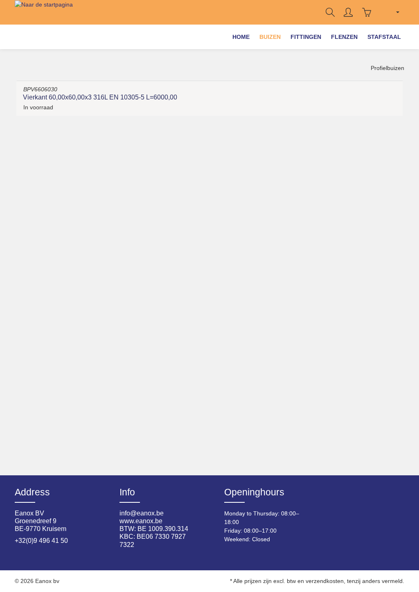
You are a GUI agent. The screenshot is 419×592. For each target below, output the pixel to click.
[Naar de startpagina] (44, 12)
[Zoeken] (330, 12)
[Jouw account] (348, 12)
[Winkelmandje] (366, 12)
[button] (270, 37)
